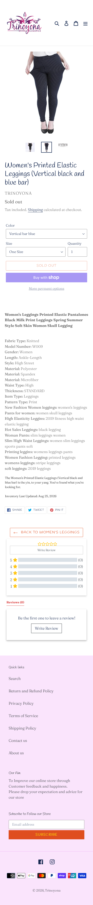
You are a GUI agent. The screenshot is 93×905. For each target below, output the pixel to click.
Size (9, 243)
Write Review (46, 628)
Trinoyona (53, 890)
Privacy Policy (21, 703)
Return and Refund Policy (31, 690)
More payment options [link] (46, 288)
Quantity (75, 243)
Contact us (18, 740)
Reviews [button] (15, 602)
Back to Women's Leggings (50, 532)
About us (16, 752)
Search (15, 678)
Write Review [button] (46, 550)
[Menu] (85, 23)
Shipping (35, 209)
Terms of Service (23, 715)
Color (10, 225)
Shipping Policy (22, 728)
